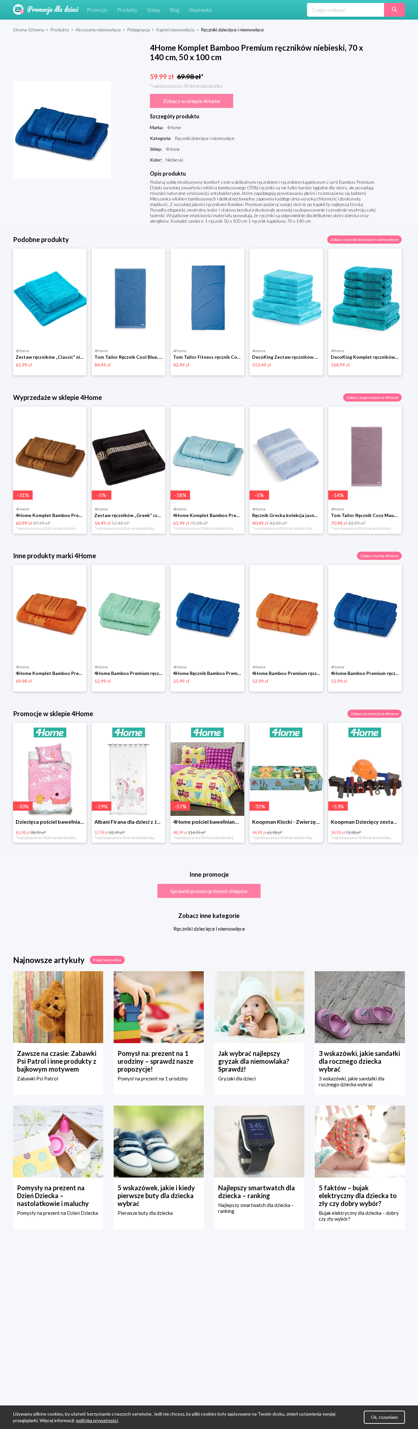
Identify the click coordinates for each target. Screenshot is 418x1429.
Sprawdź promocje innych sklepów (209, 891)
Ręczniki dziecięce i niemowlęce (209, 928)
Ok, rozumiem (384, 1417)
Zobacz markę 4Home (379, 555)
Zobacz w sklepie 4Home (191, 101)
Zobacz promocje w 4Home (374, 713)
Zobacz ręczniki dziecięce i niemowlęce (364, 239)
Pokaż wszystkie (107, 959)
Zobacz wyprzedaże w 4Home (372, 397)
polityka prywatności (97, 1420)
